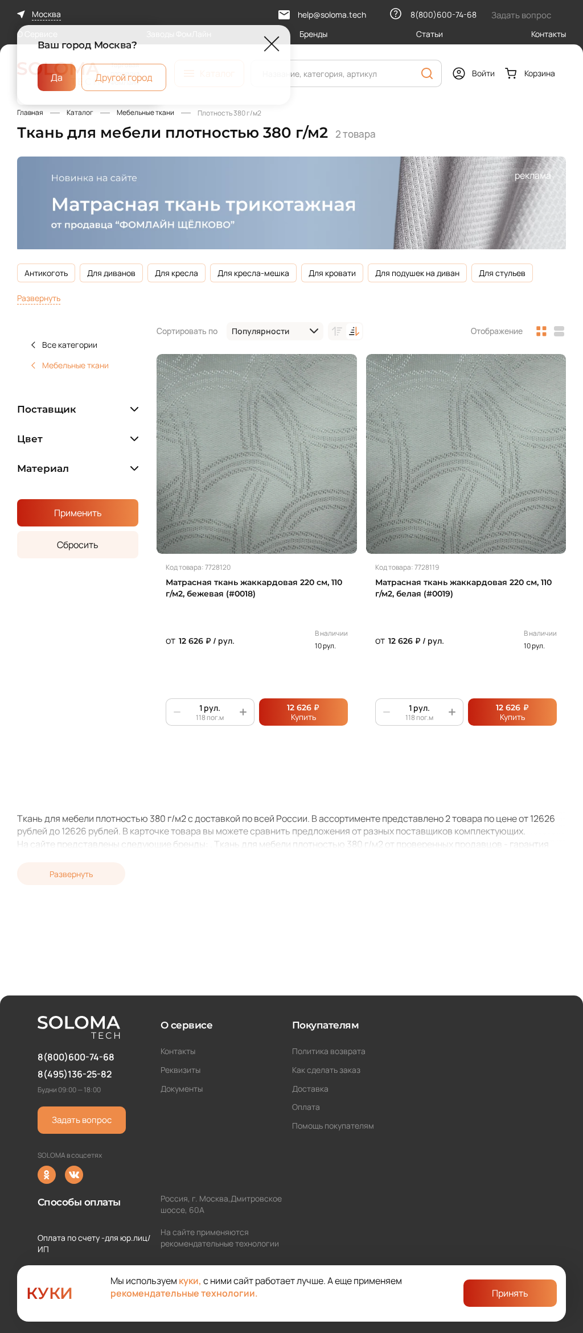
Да (57, 77)
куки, (190, 1280)
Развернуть (38, 298)
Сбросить (77, 544)
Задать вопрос (82, 1120)
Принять (510, 1293)
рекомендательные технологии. (184, 1293)
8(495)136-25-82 (75, 1074)
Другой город (124, 77)
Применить (78, 513)
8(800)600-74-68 (76, 1057)
